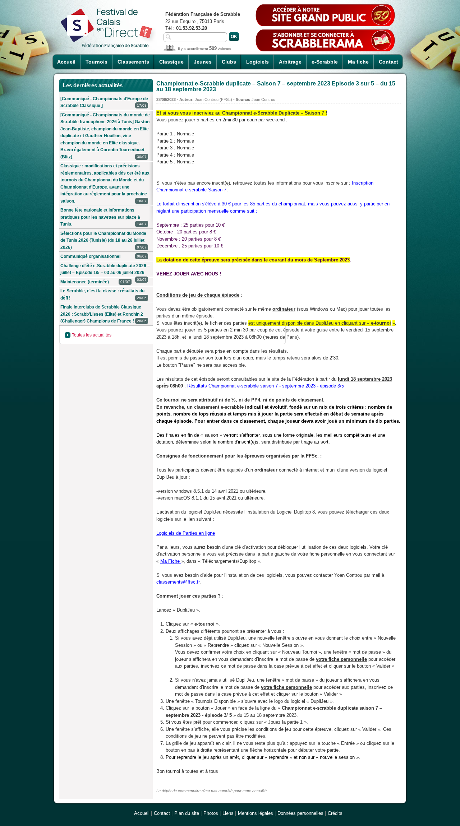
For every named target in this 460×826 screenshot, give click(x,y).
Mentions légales (255, 813)
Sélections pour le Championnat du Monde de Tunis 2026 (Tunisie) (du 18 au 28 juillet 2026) (103, 240)
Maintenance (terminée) (95, 281)
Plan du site (186, 813)
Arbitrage (290, 62)
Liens (228, 813)
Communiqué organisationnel (103, 256)
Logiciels (257, 62)
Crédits (335, 813)
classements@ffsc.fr (177, 582)
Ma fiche (358, 62)
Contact (388, 62)
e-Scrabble (325, 62)
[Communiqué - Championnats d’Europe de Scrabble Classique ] (104, 102)
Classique (171, 62)
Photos (210, 813)
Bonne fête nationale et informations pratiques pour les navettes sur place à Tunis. (103, 217)
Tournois (96, 62)
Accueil (66, 62)
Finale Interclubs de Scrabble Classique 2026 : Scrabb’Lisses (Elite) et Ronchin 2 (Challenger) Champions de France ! (103, 314)
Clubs (229, 62)
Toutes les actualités (91, 335)
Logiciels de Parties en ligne (185, 533)
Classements (133, 62)
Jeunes (203, 62)
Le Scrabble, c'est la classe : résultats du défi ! (103, 294)
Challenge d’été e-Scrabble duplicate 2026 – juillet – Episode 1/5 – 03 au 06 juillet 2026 (105, 270)
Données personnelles (300, 813)
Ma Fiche (170, 561)
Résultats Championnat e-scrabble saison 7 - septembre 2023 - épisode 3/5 (265, 386)
